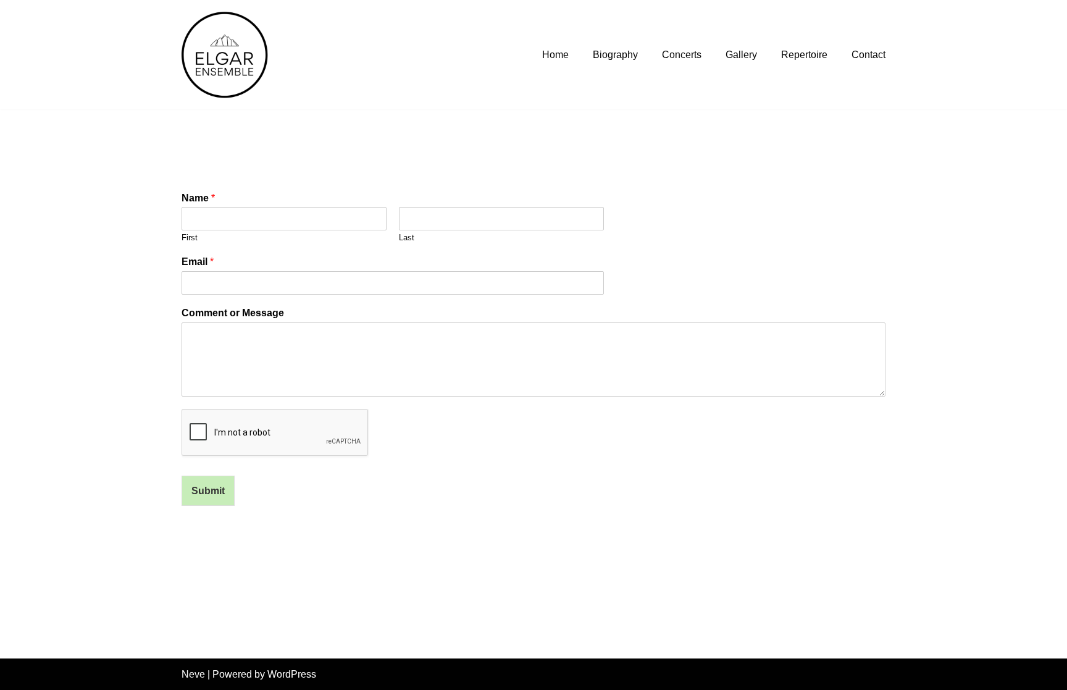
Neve (193, 674)
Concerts (681, 54)
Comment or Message (233, 313)
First (190, 237)
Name (198, 198)
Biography (615, 54)
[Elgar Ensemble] (228, 54)
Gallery (741, 54)
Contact (868, 54)
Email (198, 261)
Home (555, 54)
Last (406, 237)
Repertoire (804, 54)
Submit (208, 491)
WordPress (291, 674)
